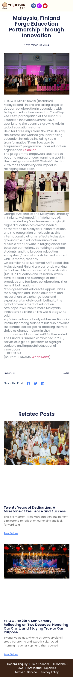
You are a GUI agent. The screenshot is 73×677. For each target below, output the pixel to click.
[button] (68, 6)
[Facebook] (33, 5)
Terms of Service (26, 672)
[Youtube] (45, 5)
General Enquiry (17, 664)
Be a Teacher (40, 664)
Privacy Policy (50, 672)
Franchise (59, 664)
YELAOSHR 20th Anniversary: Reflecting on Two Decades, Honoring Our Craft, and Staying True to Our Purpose (36, 626)
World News (40, 357)
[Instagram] (39, 5)
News (20, 668)
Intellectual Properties (42, 668)
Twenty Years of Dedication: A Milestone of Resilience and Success (35, 509)
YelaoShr (29, 150)
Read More (11, 533)
